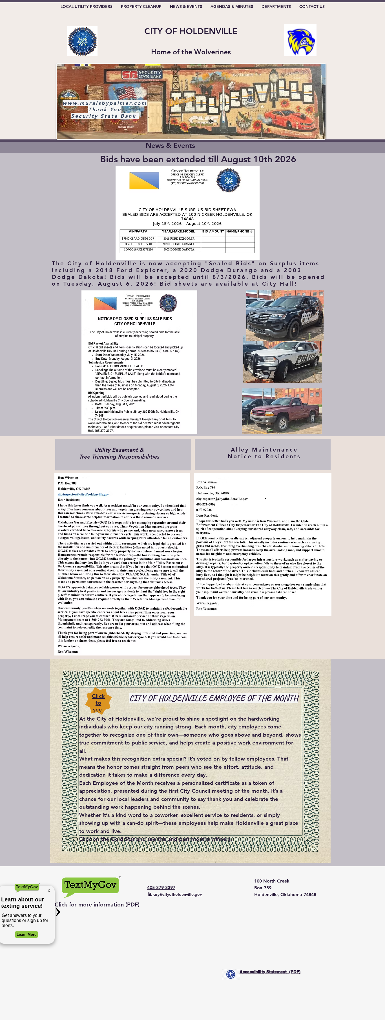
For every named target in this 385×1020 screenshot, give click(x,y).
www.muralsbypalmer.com (105, 103)
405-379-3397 (161, 887)
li (175, 894)
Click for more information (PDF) (97, 904)
